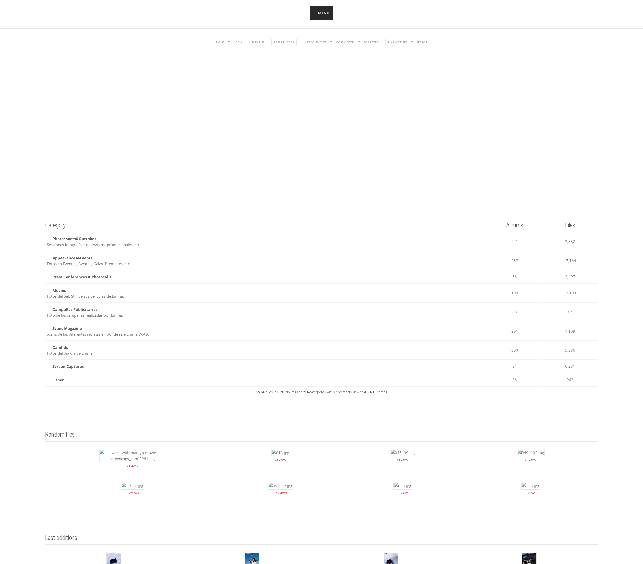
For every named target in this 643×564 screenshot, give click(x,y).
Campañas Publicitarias (74, 306)
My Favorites (397, 42)
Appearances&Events (72, 256)
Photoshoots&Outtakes (74, 238)
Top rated (371, 42)
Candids (60, 343)
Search (422, 42)
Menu (323, 12)
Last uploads (284, 42)
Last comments (314, 42)
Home (220, 42)
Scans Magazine (67, 325)
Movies (59, 288)
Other (58, 374)
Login (238, 42)
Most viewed (345, 42)
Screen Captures (68, 361)
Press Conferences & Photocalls (81, 275)
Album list (256, 42)
